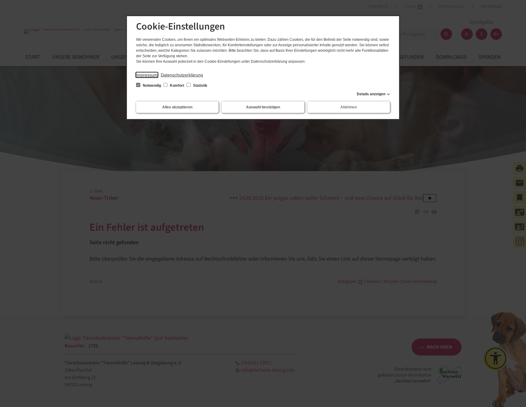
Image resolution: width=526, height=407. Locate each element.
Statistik (199, 85)
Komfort (177, 85)
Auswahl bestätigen (263, 107)
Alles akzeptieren (177, 107)
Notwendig (152, 85)
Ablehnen (348, 107)
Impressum (147, 74)
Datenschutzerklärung (182, 74)
